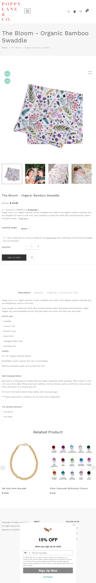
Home (4, 48)
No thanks (48, 576)
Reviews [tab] (38, 292)
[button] (48, 210)
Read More (23, 218)
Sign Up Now (48, 570)
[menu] (27, 11)
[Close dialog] (74, 525)
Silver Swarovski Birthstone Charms (69, 488)
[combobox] (27, 553)
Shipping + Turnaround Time (62, 292)
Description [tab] (24, 292)
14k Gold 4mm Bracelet (14, 488)
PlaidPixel (16, 530)
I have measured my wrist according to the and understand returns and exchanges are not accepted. (47, 239)
